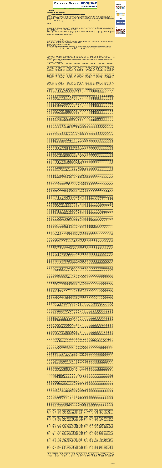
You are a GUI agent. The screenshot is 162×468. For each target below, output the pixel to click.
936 (53, 88)
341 (64, 71)
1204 (91, 96)
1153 (57, 95)
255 (64, 69)
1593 (76, 110)
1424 (68, 104)
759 (113, 82)
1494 (76, 106)
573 (91, 77)
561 (72, 77)
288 (49, 70)
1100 (88, 92)
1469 (92, 105)
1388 (62, 103)
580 (102, 77)
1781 (56, 117)
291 (53, 70)
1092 (72, 92)
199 (112, 67)
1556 (68, 109)
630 (113, 78)
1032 (84, 90)
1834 (96, 118)
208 (58, 68)
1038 (96, 90)
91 (80, 64)
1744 (47, 116)
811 (60, 84)
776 (72, 83)
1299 (82, 99)
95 (84, 64)
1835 (98, 118)
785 (87, 83)
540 (107, 76)
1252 (54, 98)
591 (52, 78)
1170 (91, 95)
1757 (74, 116)
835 (98, 84)
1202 (87, 96)
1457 (68, 105)
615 (90, 78)
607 (77, 78)
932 (47, 88)
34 (83, 63)
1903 (102, 120)
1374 (100, 102)
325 (107, 70)
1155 (61, 95)
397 (85, 73)
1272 (94, 98)
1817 (62, 118)
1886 (68, 120)
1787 (68, 117)
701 (90, 81)
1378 (108, 102)
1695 (82, 113)
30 (78, 63)
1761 (82, 116)
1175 (100, 95)
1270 (90, 98)
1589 (68, 110)
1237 (90, 97)
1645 (47, 112)
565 (79, 77)
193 (102, 67)
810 (58, 84)
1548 (52, 109)
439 (83, 74)
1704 (100, 113)
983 (60, 89)
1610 (110, 110)
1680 (52, 113)
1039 (98, 90)
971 (109, 88)
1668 (94, 112)
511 (61, 76)
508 (57, 76)
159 (49, 67)
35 (84, 63)
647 (72, 80)
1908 (112, 120)
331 (49, 71)
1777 (47, 117)
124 (61, 66)
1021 (62, 90)
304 (74, 70)
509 (58, 76)
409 (104, 73)
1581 (52, 110)
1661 (80, 112)
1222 (60, 97)
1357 (66, 102)
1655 (68, 112)
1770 (100, 116)
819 (72, 84)
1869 (100, 119)
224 (83, 68)
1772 (104, 116)
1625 (74, 111)
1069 (92, 91)
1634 (92, 111)
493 (101, 75)
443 (90, 74)
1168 (87, 95)
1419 (58, 104)
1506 (100, 106)
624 (104, 78)
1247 (110, 97)
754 (106, 82)
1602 (94, 110)
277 (99, 69)
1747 (54, 116)
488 (93, 75)
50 (101, 63)
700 (88, 81)
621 (99, 78)
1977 (52, 124)
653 (82, 80)
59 (111, 63)
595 (58, 78)
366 (104, 71)
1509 (106, 106)
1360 (72, 102)
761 (49, 83)
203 (50, 68)
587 (113, 77)
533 (96, 76)
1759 (78, 116)
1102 (92, 92)
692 (76, 81)
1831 (90, 118)
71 (57, 64)
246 (50, 69)
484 (87, 75)
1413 (112, 103)
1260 (70, 98)
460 (49, 75)
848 (50, 85)
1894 (84, 120)
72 (58, 64)
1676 (110, 112)
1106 (100, 92)
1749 (58, 116)
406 (99, 73)
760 (47, 83)
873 (90, 85)
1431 (82, 104)
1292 (68, 99)
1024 (68, 90)
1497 (82, 106)
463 (53, 75)
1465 (84, 105)
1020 (60, 90)
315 (91, 70)
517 (71, 76)
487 (91, 75)
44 (94, 63)
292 (55, 70)
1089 (66, 92)
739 (82, 82)
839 (104, 84)
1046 (112, 90)
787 (90, 83)
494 (102, 75)
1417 (54, 104)
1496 (80, 106)
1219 (54, 97)
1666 (90, 112)
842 (109, 84)
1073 (100, 91)
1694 (80, 113)
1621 (66, 111)
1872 (106, 119)
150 (102, 66)
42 (92, 63)
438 (82, 74)
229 (91, 68)
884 (107, 85)
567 (82, 77)
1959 (82, 123)
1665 (88, 112)
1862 (86, 119)
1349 (49, 102)
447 (96, 74)
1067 (88, 91)
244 (47, 69)
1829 (86, 118)
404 (96, 73)
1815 (58, 118)
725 (60, 82)
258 (69, 69)
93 (82, 64)
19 (66, 63)
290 (52, 70)
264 (79, 69)
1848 (58, 119)
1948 (60, 123)
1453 (60, 105)
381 (60, 73)
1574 (104, 109)
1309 (102, 99)
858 (66, 85)
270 (88, 69)
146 (96, 66)
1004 (95, 89)
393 (79, 73)
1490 (68, 106)
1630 (84, 111)
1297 (78, 99)
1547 (49, 109)
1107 (102, 92)
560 (71, 77)
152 (105, 66)
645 (69, 80)
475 (72, 75)
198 (110, 67)
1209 (101, 96)
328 (112, 70)
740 (83, 82)
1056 (66, 91)
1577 (110, 109)
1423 (66, 104)
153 (107, 66)
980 (55, 89)
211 (63, 68)
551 (57, 77)
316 (93, 70)
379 (57, 73)
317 (94, 70)
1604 (98, 110)
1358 (68, 102)
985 (63, 89)
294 (58, 70)
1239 (94, 97)
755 (107, 82)
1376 (104, 102)
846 (47, 85)
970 (107, 88)
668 (106, 80)
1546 (47, 109)
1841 (110, 118)
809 (57, 84)
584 (109, 77)
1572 (100, 109)
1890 (76, 120)
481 (82, 75)
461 (50, 75)
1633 (90, 111)
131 (72, 66)
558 (68, 77)
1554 (64, 109)
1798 (90, 117)
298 (64, 70)
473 (69, 75)
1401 (88, 103)
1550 (56, 109)
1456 (66, 105)
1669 (96, 112)
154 (108, 66)
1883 (62, 120)
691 (74, 81)
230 (93, 68)
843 (110, 84)
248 (53, 69)
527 (87, 76)
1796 (86, 117)
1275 (100, 98)
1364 (80, 102)
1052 (58, 91)
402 (93, 73)
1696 (84, 113)
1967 (98, 123)
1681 (54, 113)
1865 (92, 119)
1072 (98, 91)
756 (109, 82)
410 (106, 73)
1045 (110, 90)
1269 (88, 98)
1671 (100, 112)
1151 (53, 95)
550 (55, 77)
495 (104, 75)
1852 (66, 119)
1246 (108, 97)
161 (52, 67)
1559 (74, 109)
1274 (98, 98)
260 (72, 69)
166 (60, 67)
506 (53, 76)
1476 (106, 105)
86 (74, 64)
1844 (49, 119)
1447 (47, 105)
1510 (108, 106)
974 (113, 88)
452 (104, 74)
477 (76, 75)
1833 (94, 118)
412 (109, 73)
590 (50, 78)
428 (66, 74)
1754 (68, 116)
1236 (88, 97)
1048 (49, 91)
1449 (52, 105)
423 (58, 74)
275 (96, 69)
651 (79, 80)
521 (77, 76)
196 (107, 67)
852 (57, 85)
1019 (58, 90)
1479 (112, 105)
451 (102, 74)
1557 (70, 109)
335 (55, 71)
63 (48, 64)
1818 (64, 118)
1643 (110, 111)
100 (90, 64)
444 (91, 74)
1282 (47, 99)
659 (91, 80)
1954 (72, 123)
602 (69, 78)
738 (80, 82)
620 (98, 78)
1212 (107, 96)
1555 (66, 109)
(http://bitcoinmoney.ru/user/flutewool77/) (62, 23)
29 (77, 63)
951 (77, 88)
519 (74, 76)
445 (93, 74)
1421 (62, 104)
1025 (70, 90)
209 (60, 68)
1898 (92, 120)
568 (83, 77)
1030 (80, 90)
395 (82, 73)
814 (64, 84)
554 (61, 77)
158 (47, 67)
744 (90, 82)
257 (68, 69)
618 (94, 78)
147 (97, 66)
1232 (80, 97)
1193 (69, 96)
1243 (102, 97)
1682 (56, 113)
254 (63, 69)
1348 (47, 102)
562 (74, 77)
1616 (56, 111)
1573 (102, 109)
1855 (72, 119)
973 (112, 88)
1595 (80, 110)
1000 (87, 89)
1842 (112, 118)
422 (57, 74)
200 (113, 67)
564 (77, 77)
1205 (93, 96)
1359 (70, 102)
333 (52, 71)
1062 (78, 91)
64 (49, 64)
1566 (88, 109)
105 (98, 64)
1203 (89, 96)
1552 (60, 109)
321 (101, 70)
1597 (84, 110)
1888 (72, 120)
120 (55, 66)
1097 (82, 92)
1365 (82, 102)
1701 (94, 113)
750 (99, 82)
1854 (70, 119)
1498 (84, 106)
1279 (108, 98)
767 (58, 83)
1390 (66, 103)
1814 (56, 118)
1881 (58, 120)
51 (102, 63)
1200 (83, 96)
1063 (80, 91)
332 (50, 71)
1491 (70, 106)
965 (99, 88)
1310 (104, 99)
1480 (47, 106)
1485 (58, 106)
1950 (64, 123)
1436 (92, 104)
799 (109, 83)
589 (49, 78)
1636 (96, 111)
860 (69, 85)
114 (112, 64)
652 (80, 80)
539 (106, 76)
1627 (78, 111)
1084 (56, 92)
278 (101, 69)
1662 (82, 112)
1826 (80, 118)
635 (53, 80)
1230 (76, 97)
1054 (62, 91)
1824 (76, 118)
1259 (68, 98)
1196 (75, 96)
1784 (62, 117)
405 (98, 73)
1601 (92, 110)
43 (93, 63)
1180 (110, 95)
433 (74, 74)
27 (75, 63)
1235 (86, 97)
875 (93, 85)
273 (93, 69)
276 (98, 69)
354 (85, 71)
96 (85, 64)
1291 (66, 99)
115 (47, 66)
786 (88, 83)
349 (77, 71)
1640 (104, 111)
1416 (52, 104)
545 (47, 77)
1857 (76, 119)
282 (107, 69)
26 (74, 63)
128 (67, 66)
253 (61, 69)
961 (93, 88)
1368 (88, 102)
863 (74, 85)
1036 (92, 90)
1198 (79, 96)
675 (49, 81)
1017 (54, 90)
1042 (104, 90)
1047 (47, 91)
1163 (77, 95)
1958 (80, 123)
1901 (98, 120)
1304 (92, 99)
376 (52, 73)
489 (94, 75)
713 (109, 81)
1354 (60, 102)
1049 (52, 91)
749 (98, 82)
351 (80, 71)
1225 (66, 97)
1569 (94, 109)
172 (69, 67)
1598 (86, 110)
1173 (96, 95)
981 (57, 89)
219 (75, 68)
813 (63, 84)
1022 (64, 90)
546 (49, 77)
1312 (108, 99)
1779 (52, 117)
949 (74, 88)
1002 (91, 89)
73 (59, 64)
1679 (49, 113)
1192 (67, 96)
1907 (110, 120)
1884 (64, 120)
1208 (99, 96)
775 (71, 83)
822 (77, 84)
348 (76, 71)
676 (50, 81)
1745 (49, 116)
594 (57, 78)
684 (63, 81)
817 (69, 84)
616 (91, 78)
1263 (76, 98)
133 (75, 66)
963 (96, 88)
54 (106, 63)
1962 (88, 123)
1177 (104, 95)
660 (93, 80)
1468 (90, 105)
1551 (58, 109)
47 (98, 63)
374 (49, 73)
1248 (112, 97)
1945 (54, 123)
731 (69, 82)
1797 (88, 117)
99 (89, 64)
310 (83, 70)
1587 (64, 110)
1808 (110, 117)
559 (69, 77)
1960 (84, 123)
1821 (70, 118)
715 (112, 81)
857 (64, 85)
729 (66, 82)
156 (112, 66)
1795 (84, 117)
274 (94, 69)
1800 (94, 117)
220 (77, 68)
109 (105, 64)
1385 (56, 103)
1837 (102, 118)
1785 (64, 117)
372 (113, 71)
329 (113, 70)
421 (55, 74)
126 (64, 66)
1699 (90, 113)
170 (66, 67)
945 (68, 88)
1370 (92, 102)
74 (60, 64)
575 (94, 77)
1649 (56, 112)
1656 (70, 112)
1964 (92, 123)
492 (99, 75)
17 (63, 63)
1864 (90, 119)
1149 (49, 95)
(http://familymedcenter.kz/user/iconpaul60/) (62, 44)
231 (94, 68)
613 (87, 78)
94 (83, 64)
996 (80, 89)
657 (88, 80)
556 (64, 77)
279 (102, 69)
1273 (96, 98)
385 (66, 73)
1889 (74, 120)
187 (93, 67)
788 (91, 83)
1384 (54, 103)
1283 (49, 99)
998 (83, 89)
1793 (80, 117)
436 (79, 74)
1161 (73, 95)
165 (58, 67)
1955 (74, 123)
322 (102, 70)
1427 (74, 104)
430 (69, 74)
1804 (102, 117)
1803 (100, 117)
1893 (82, 120)
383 (63, 73)
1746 (52, 116)
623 (102, 78)
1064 (82, 91)
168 (63, 67)
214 (68, 68)
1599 (88, 110)
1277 (104, 98)
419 (52, 74)
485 (88, 75)
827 (85, 84)
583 (107, 77)
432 (72, 74)
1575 (106, 109)
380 (58, 73)
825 (82, 84)
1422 (64, 104)
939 (58, 88)
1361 (74, 102)
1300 (84, 99)
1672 (102, 112)
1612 (47, 111)
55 (107, 63)
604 (72, 78)
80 (67, 64)
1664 (86, 112)
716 (113, 81)
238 (106, 68)
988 (68, 89)
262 (76, 69)
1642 (108, 111)
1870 (102, 119)
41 (91, 63)
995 (79, 89)
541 (109, 76)
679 (55, 81)
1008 (103, 89)
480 (80, 75)
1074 (102, 91)
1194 (71, 96)
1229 (74, 97)
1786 (66, 117)
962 (94, 88)
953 (80, 88)
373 (47, 73)
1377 (106, 102)
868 (82, 85)
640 (61, 80)
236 (102, 68)
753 (104, 82)
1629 (82, 111)
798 (107, 83)
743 (88, 82)
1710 (112, 113)
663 (98, 80)
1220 (56, 97)
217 (72, 68)
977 (50, 89)
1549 (54, 109)
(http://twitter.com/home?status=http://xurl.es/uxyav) (64, 34)
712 (107, 81)
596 (60, 78)
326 (109, 70)
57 (109, 63)
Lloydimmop (54, 14)
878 (98, 85)
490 (96, 75)
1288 (60, 99)
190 (98, 67)
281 (106, 69)
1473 (100, 105)
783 (83, 83)
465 (57, 75)
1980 (58, 124)
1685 (62, 113)
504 (50, 76)
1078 (110, 91)
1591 (72, 110)
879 (99, 85)
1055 (64, 91)
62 (47, 64)
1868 (98, 119)
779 (77, 83)
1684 (60, 113)
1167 (85, 95)
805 (50, 84)
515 (68, 76)
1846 (54, 119)
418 (50, 74)
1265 (80, 98)
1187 (57, 96)
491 (98, 75)
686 (66, 81)
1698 (88, 113)
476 (74, 75)
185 (90, 67)
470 (64, 75)
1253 (56, 98)
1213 (109, 96)
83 (71, 64)
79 (66, 64)
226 (87, 68)
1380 (112, 102)
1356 (64, 102)
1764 (88, 116)
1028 (76, 90)
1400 (86, 103)
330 (47, 71)
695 (80, 81)
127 (66, 66)
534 (98, 76)
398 (87, 73)
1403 (92, 103)
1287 (58, 99)
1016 (52, 90)
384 (64, 73)
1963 (90, 123)
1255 (60, 98)
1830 (88, 118)
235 (101, 68)
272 (91, 69)
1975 (47, 124)
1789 (72, 117)
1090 (68, 92)
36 (85, 63)
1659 (76, 112)
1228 (72, 97)
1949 (62, 123)
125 (63, 66)
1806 (106, 117)
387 (69, 73)
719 (50, 82)
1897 (90, 120)
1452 (58, 105)
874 (91, 85)
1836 (100, 118)
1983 (64, 124)
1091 (70, 92)
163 (55, 67)
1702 (96, 113)
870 (85, 85)
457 (112, 74)
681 (58, 81)
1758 (76, 116)
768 (60, 83)
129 (69, 66)
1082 (52, 92)
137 (82, 66)
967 (102, 88)
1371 (94, 102)
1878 (52, 120)
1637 (98, 111)
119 (53, 66)
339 (61, 71)
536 (101, 76)
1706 (104, 113)
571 (88, 77)
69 (55, 64)
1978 (54, 124)
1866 (94, 119)
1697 (86, 113)
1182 (47, 96)
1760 (80, 116)
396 (83, 73)
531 (93, 76)
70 (56, 64)
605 (74, 78)
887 (112, 85)
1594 (78, 110)
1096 (80, 92)
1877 (49, 120)
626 (107, 78)
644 (68, 80)
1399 (84, 103)
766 (57, 83)
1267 (84, 98)
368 (107, 71)
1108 (104, 92)
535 (99, 76)
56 (108, 63)
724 (58, 82)
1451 (56, 105)
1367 (86, 102)
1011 (109, 89)
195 (106, 67)
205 (53, 68)
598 (63, 78)
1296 (76, 99)
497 (107, 75)
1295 (74, 99)
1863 (88, 119)
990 (71, 89)
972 (110, 88)
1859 (80, 119)
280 (104, 69)
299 (66, 70)
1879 (54, 120)
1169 (89, 95)
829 (88, 84)
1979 (56, 124)
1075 (104, 91)
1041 (102, 90)
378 (55, 73)
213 (66, 68)
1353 (58, 102)
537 (102, 76)
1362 (76, 102)
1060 (74, 91)
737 (79, 82)
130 (70, 66)
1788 (70, 117)
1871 (104, 119)
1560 (76, 109)
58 (110, 63)
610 (82, 78)
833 (94, 84)
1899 (94, 120)
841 (107, 84)
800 (110, 83)
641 (63, 80)
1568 (92, 109)
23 (70, 63)
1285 (54, 99)
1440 (100, 104)
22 (69, 63)
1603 (96, 110)
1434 (88, 104)
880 (101, 85)
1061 (76, 91)
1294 (72, 99)
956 (85, 88)
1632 (88, 111)
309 (82, 70)
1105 (98, 92)
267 (83, 69)
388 (71, 73)
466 (58, 75)
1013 (113, 89)
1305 (94, 99)
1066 (86, 91)
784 (85, 83)
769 (61, 83)
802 (113, 83)
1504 (96, 106)
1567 (90, 109)
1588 (66, 110)
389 (72, 73)
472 (68, 75)
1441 (102, 104)
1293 (70, 99)
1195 (73, 96)
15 (61, 63)
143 (91, 66)
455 (109, 74)
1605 (100, 110)
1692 (76, 113)
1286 (56, 99)
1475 (104, 105)
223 (82, 68)
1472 (98, 105)
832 (93, 84)
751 (101, 82)
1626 (76, 111)
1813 (53, 118)
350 (79, 71)
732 (71, 82)
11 (57, 63)
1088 (64, 92)
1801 (96, 117)
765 (55, 83)
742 (87, 82)
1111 (109, 92)
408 (102, 73)
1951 (66, 123)
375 (50, 73)
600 (66, 78)
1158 (67, 95)
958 (88, 88)
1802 (98, 117)
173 (71, 67)
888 (113, 85)
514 (66, 76)
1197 (77, 96)
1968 (100, 123)
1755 (70, 116)
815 (66, 84)
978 (52, 89)
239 (107, 68)
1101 (90, 92)
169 (64, 67)
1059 (72, 91)
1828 (84, 118)
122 (58, 66)
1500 (88, 106)
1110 (107, 92)
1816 (60, 118)
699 (87, 81)
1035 (90, 90)
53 (104, 63)
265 (80, 69)
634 (52, 80)
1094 (76, 92)
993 (76, 89)
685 (64, 81)
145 (94, 66)
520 (75, 76)
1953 (70, 123)
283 (109, 69)
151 (104, 66)
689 (71, 81)
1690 (72, 113)
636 (55, 80)
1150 (51, 95)
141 (88, 66)
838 (102, 84)
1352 (56, 102)
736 (77, 82)
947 (71, 88)
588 (47, 78)
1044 (108, 90)
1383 (52, 103)
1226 (68, 97)
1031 (82, 90)
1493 (74, 106)
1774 (108, 116)
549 (53, 77)
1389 (64, 103)
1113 (113, 92)
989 (69, 89)
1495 (78, 106)
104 (97, 64)
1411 (108, 103)
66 (51, 64)
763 (52, 83)
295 (60, 70)
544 (113, 76)
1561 (78, 109)
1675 (108, 112)
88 (76, 64)
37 (86, 63)
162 (53, 67)
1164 (79, 95)
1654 (66, 112)
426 (63, 74)
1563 (82, 109)
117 (50, 66)
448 (98, 74)
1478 (110, 105)
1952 (68, 123)
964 (98, 88)
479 (79, 75)
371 (112, 71)
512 (63, 76)
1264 (78, 98)
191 (99, 67)
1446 (112, 104)
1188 (59, 96)
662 (96, 80)
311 (85, 70)
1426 (72, 104)
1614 (52, 111)
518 (72, 76)
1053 (60, 91)
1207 (97, 96)
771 (64, 83)
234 (99, 68)
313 (88, 70)
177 (77, 67)
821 (75, 84)
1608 (106, 110)
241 (110, 68)
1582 (54, 110)
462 (52, 75)
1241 (98, 97)
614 (88, 78)
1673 (104, 112)
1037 (94, 90)
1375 (102, 102)
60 (112, 63)
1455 (64, 105)
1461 (76, 105)
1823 (74, 118)
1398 (82, 103)
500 (112, 75)
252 (60, 69)
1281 (112, 98)
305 (76, 70)
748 (96, 82)
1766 (92, 116)
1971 (106, 123)
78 (65, 64)
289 (50, 70)
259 (71, 69)
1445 (110, 104)
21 (68, 63)
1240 (96, 97)
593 (55, 78)
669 (107, 80)
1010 (107, 89)
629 (112, 78)
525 (83, 76)
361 (96, 71)
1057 (68, 91)
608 (79, 78)
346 (72, 71)
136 (80, 66)
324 (106, 70)
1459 (72, 105)
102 (93, 64)
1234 (84, 97)
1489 (66, 106)
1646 (49, 112)
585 (110, 77)
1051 (56, 91)
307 (79, 70)
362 (98, 71)
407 (101, 73)
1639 (102, 111)
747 (94, 82)
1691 (74, 113)
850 (53, 85)
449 (99, 74)
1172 (94, 95)
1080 (47, 92)
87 (75, 64)
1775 (110, 116)
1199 (81, 96)
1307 (98, 99)
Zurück (48, 63)
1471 (96, 105)
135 (78, 66)
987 (66, 89)
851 (55, 85)
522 (79, 76)
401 (91, 73)
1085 (58, 92)
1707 (106, 113)
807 (53, 84)
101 (92, 64)
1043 (106, 90)
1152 (55, 95)
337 (58, 71)
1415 (49, 104)
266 (82, 69)
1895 (86, 120)
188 (94, 67)
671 (110, 80)
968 (104, 88)
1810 (47, 118)
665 (101, 80)
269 (87, 69)
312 (87, 70)
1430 (80, 104)
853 (58, 85)
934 (50, 88)
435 (77, 74)
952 (79, 88)
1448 (49, 105)
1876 (47, 120)
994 (77, 89)
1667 (92, 112)
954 (82, 88)
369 (109, 71)
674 (47, 81)
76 (63, 64)
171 (68, 67)
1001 (89, 89)
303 (72, 70)
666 (102, 80)
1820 (68, 118)
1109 (106, 92)
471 (66, 75)
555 (63, 77)
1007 (101, 89)
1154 (59, 95)
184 (88, 67)
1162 (75, 95)
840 (106, 84)
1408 (102, 103)
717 (47, 82)
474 (71, 75)
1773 (106, 116)
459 (47, 75)
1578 (112, 109)
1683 (58, 113)
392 (77, 73)
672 (112, 80)
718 (49, 82)
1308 (100, 99)
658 (90, 80)
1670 (98, 112)
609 (80, 78)
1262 (74, 98)
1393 (72, 103)
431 (71, 74)
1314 (112, 99)
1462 (78, 105)
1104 (96, 92)
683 (61, 81)
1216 (47, 97)
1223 (62, 97)
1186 (55, 96)
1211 (105, 96)
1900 (96, 120)
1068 (90, 91)
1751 (62, 116)
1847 (56, 119)
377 (53, 73)
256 (66, 69)
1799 (92, 117)
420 (53, 74)
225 (85, 68)
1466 (86, 105)
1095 (78, 92)
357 (90, 71)
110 (106, 64)
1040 (100, 90)
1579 (47, 110)
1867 (96, 119)
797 (106, 83)
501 (113, 75)
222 (80, 68)
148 (99, 66)
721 (53, 82)
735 (76, 82)
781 (80, 83)
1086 (60, 92)
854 (60, 85)
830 (90, 84)
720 (52, 82)
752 (102, 82)
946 (69, 88)
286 (113, 69)
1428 (76, 104)
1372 (96, 102)
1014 (47, 90)
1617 (58, 111)
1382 (49, 103)
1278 (106, 98)
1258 (66, 98)
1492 (72, 106)
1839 (106, 118)
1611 (112, 110)
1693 (78, 113)
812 (61, 84)
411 (107, 73)
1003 (93, 89)
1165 (81, 95)
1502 (92, 106)
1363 (78, 102)
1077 (108, 91)
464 (55, 75)
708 (101, 81)
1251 (52, 98)
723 (57, 82)
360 (94, 71)
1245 (106, 97)
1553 (62, 109)
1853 (68, 119)
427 (64, 74)
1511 (110, 106)
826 (83, 84)
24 (71, 63)
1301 (86, 99)
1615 (54, 111)
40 (90, 63)
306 (77, 70)
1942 (47, 123)
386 (68, 73)
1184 (51, 96)
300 (68, 70)
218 (74, 68)
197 (109, 67)
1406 (98, 103)
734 (74, 82)
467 (60, 75)
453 (106, 74)
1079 (112, 91)
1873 (108, 119)
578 (99, 77)
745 (91, 82)
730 (68, 82)
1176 (102, 95)
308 (80, 70)
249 (55, 69)
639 (60, 80)
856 (63, 85)
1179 (108, 95)
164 (57, 67)
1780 (54, 117)
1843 (47, 119)
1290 (64, 99)
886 (110, 85)
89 (77, 64)
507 (55, 76)
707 (99, 81)
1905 (106, 120)
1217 (49, 97)
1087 (62, 92)
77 (64, 64)
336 (57, 71)
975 (47, 89)
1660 (78, 112)
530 (91, 76)
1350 (52, 102)
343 (68, 71)
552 (58, 77)
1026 (72, 90)
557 (66, 77)
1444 (108, 104)
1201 (85, 96)
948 (72, 88)
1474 (102, 105)
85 (73, 64)
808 (55, 84)
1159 (69, 95)
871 (87, 85)
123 (59, 66)
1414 (47, 104)
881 (102, 85)
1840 (108, 118)
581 (104, 77)
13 (59, 63)
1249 (47, 98)
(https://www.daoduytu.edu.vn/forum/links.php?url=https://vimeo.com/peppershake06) (70, 14)
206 (55, 68)
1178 (106, 95)
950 (76, 88)
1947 (58, 123)
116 (48, 66)
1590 (70, 110)
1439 (98, 104)
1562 (80, 109)
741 (85, 82)
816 (68, 84)
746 (93, 82)
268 (85, 69)
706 (98, 81)
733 (72, 82)
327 (110, 70)
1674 (106, 112)
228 (90, 68)
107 (101, 64)
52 (103, 63)
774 (69, 83)
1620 (64, 111)
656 (87, 80)
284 (110, 69)
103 (95, 64)
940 (60, 88)
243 (113, 68)
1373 (98, 102)
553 (60, 77)
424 (60, 74)
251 (58, 69)
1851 (64, 119)
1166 (83, 95)
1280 (110, 98)
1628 (80, 111)
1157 (65, 95)
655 (85, 80)
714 (110, 81)
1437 (94, 104)
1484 (56, 106)
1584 (58, 110)
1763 (86, 116)
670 (109, 80)
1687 (66, 113)
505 (52, 76)
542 (110, 76)
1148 (47, 95)
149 (101, 66)
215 (69, 68)
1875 (112, 119)
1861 (84, 119)
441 (87, 74)
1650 (58, 112)
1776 (112, 116)
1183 (49, 96)
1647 (52, 112)
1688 (68, 113)
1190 (63, 96)
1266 (82, 98)
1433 (86, 104)
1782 (58, 117)
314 (90, 70)
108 (103, 64)
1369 (90, 102)
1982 (62, 124)
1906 (108, 120)
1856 (74, 119)
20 (67, 63)
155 (110, 66)
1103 (94, 92)
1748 (56, 116)
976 (49, 89)
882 (104, 85)
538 (104, 76)
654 (83, 80)
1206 (95, 96)
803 (47, 84)
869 (83, 85)
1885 (66, 120)
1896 (88, 120)
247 (52, 69)
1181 (112, 95)
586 (112, 77)
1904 (104, 120)
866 (79, 85)
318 (96, 70)
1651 (60, 112)
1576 (108, 109)
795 (102, 83)
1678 (47, 113)
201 (47, 68)
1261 (72, 98)
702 (91, 81)
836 (99, 84)
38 (87, 63)
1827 (82, 118)
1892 (80, 120)
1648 (54, 112)
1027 (74, 90)
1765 (90, 116)
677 (52, 81)
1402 (90, 103)
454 (107, 74)
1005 (97, 89)
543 (112, 76)
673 (113, 80)
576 (96, 77)
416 (47, 74)
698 (85, 81)
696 (82, 81)
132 (74, 66)
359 (93, 71)
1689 (70, 113)
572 (90, 77)
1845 (52, 119)
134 (77, 66)
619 (96, 78)
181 (83, 67)
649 (76, 80)
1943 (49, 123)
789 (93, 83)
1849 (60, 119)
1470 (94, 105)
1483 (54, 106)
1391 (68, 103)
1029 (78, 90)
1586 (62, 110)
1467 (88, 105)
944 (66, 88)
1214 (111, 96)
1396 (78, 103)
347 (74, 71)
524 (82, 76)
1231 (78, 97)
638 (58, 80)
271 (90, 69)
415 (113, 73)
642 (64, 80)
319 (98, 70)
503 (49, 76)
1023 (66, 90)
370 (110, 71)
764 (53, 83)
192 (101, 67)
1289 (62, 99)
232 (96, 68)
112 (109, 64)
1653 (64, 112)
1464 (82, 105)
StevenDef (53, 34)
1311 (106, 99)
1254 (58, 98)
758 (112, 82)
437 (80, 74)
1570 (96, 109)
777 (74, 83)
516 (69, 76)
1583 (56, 110)
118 (52, 66)
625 (106, 78)
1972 (108, 123)
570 (87, 77)
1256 (62, 98)
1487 (62, 106)
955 (83, 88)
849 (52, 85)
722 (55, 82)
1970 (104, 123)
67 (52, 64)
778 (76, 83)
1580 (49, 110)
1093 (74, 92)
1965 (94, 123)
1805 (104, 117)
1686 (64, 113)
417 (49, 74)
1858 (78, 119)
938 (57, 88)
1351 (54, 102)
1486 (60, 106)
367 (106, 71)
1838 (104, 118)
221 (79, 68)
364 (101, 71)
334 (53, 71)
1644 (112, 111)
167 (61, 67)
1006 (99, 89)
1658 (74, 112)
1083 (54, 92)
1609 (108, 110)
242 (112, 68)
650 (77, 80)
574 (93, 77)
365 (102, 71)
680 (57, 81)
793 (99, 83)
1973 (110, 123)
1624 (72, 111)
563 (76, 77)
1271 (92, 98)
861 (71, 85)
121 (56, 66)
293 (57, 70)
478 (77, 75)
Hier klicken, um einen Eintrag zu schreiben (54, 62)
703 (93, 81)
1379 (110, 102)
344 (69, 71)
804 (49, 84)
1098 (84, 92)
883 (106, 85)
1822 (72, 118)
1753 (66, 116)
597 (61, 78)
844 (112, 84)
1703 (98, 113)
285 (112, 69)
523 (80, 76)
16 (62, 63)
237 (104, 68)
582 (106, 77)
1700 (92, 113)
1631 (86, 111)
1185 (53, 96)
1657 (72, 112)
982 (58, 89)
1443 (106, 104)
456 (110, 74)
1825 (78, 118)
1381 (47, 103)
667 (104, 80)
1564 (84, 109)
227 (88, 68)
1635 (94, 111)
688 (69, 81)
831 (91, 84)
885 (109, 85)
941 (61, 88)
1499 (86, 106)
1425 (70, 104)
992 (74, 89)
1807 (108, 117)
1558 (72, 109)
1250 (49, 98)
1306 (96, 99)
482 (83, 75)
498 (109, 75)
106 (100, 64)
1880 (56, 120)
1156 (63, 95)
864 (76, 85)
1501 (90, 106)
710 (104, 81)
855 (61, 85)
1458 (70, 105)
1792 (78, 117)
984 (61, 89)
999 (85, 89)
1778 (49, 117)
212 (64, 68)
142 (89, 66)
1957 (78, 123)
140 (86, 66)
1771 (102, 116)
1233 (82, 97)
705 (96, 81)
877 (96, 85)
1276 (102, 98)
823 (79, 84)
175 (74, 67)
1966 (96, 123)
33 (82, 63)
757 (110, 82)
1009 (105, 89)
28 (76, 63)
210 (61, 68)
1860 (82, 119)
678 (53, 81)
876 (94, 85)
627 (109, 78)
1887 (70, 120)
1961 (86, 123)
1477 (108, 105)
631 (47, 80)
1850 (62, 119)
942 (63, 88)
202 (49, 68)
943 (64, 88)
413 (110, 73)
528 (88, 76)
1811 (49, 118)
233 (98, 68)
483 (85, 75)
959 (90, 88)
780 (79, 83)
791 (96, 83)
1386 (58, 103)
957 (87, 88)
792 (98, 83)
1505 (98, 106)
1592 (74, 110)
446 (94, 74)
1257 (64, 98)
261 (74, 69)
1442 (104, 104)
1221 (58, 97)
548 (52, 77)
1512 (112, 106)
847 (49, 85)
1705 (102, 113)
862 (72, 85)
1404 (94, 103)
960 (91, 88)
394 (80, 73)
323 (104, 70)
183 (87, 67)
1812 (51, 118)
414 (112, 73)
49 (100, 63)
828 (87, 84)
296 (61, 70)
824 (80, 84)
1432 (84, 104)
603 (71, 78)
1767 (94, 116)
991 (72, 89)
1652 (62, 112)
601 (68, 78)
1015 (49, 90)
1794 (82, 117)
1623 (70, 111)
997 (82, 89)
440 (85, 74)
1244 (104, 97)
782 (82, 83)
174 (72, 67)
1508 (104, 106)
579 (101, 77)
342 (66, 71)
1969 (102, 123)
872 (88, 85)
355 (87, 71)
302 (71, 70)
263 (77, 69)
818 (71, 84)
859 (68, 85)
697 (83, 81)
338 (60, 71)
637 (57, 80)
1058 (70, 91)
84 (72, 64)
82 (69, 64)
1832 (92, 118)
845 (113, 84)
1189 (61, 96)
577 (98, 77)
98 (88, 64)
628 (110, 78)
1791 (76, 117)
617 (93, 78)
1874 (110, 119)
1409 (104, 103)
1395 (76, 103)
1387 (60, 103)
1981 (60, 124)
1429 (78, 104)
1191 (65, 96)
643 (66, 80)
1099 (86, 92)
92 (81, 64)
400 (90, 73)
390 (74, 73)
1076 (106, 91)
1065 (84, 91)
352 (82, 71)
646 (71, 80)
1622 (68, 111)
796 (104, 83)
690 (72, 81)
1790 (74, 117)
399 (88, 73)
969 (106, 88)
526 (85, 76)
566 (80, 77)
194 (104, 67)
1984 (66, 124)
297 (63, 70)
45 (95, 63)
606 (76, 78)
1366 (84, 102)
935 (52, 88)
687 (68, 81)
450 (101, 74)
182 (85, 67)
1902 (100, 120)
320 (99, 70)
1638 (100, 111)
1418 (56, 104)
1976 (49, 124)
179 (80, 67)
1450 (54, 105)
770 (63, 83)
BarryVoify (53, 44)
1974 (112, 123)
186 (91, 67)
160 (50, 67)
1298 (80, 99)
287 (47, 70)
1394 (74, 103)
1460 (74, 105)
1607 (104, 110)
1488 (64, 106)
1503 (94, 106)
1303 (90, 99)
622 (101, 78)
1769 (98, 116)
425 (61, 74)
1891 (78, 120)
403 (94, 73)
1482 (52, 106)
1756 (72, 116)
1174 (98, 95)
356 (88, 71)
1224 (64, 97)
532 (94, 76)
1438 (96, 104)
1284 (52, 99)
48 (99, 63)
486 (90, 75)
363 (99, 71)
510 (60, 76)
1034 (88, 90)
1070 (94, 91)
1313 (110, 99)
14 (60, 63)
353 (83, 71)
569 (85, 77)
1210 (103, 96)
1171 (93, 95)
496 (106, 75)
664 (99, 80)
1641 (106, 111)
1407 (100, 103)
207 (57, 68)
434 (76, 74)
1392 (70, 103)
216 (71, 68)
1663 (84, 112)
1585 (60, 110)
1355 (62, 102)
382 (61, 73)
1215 (113, 96)
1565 (86, 109)
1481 (49, 106)
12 (58, 63)
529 (90, 76)
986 (64, 89)
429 (68, 74)
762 (50, 83)
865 (77, 85)
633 (50, 80)
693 (77, 81)
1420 (60, 104)
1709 (110, 113)
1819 (66, 118)
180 (82, 67)
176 (76, 67)
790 (94, 83)
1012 (111, 89)
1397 (80, 103)
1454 (62, 105)
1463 (80, 105)
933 (49, 88)
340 (63, 71)
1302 (88, 99)
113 (111, 64)
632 (49, 80)
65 (50, 64)
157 (113, 66)
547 (50, 77)
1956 (76, 123)
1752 (64, 116)
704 (94, 81)
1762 (84, 116)
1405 (96, 103)
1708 (108, 113)
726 (61, 82)
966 (101, 88)
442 (88, 74)
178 (79, 67)
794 (101, 83)
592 (53, 78)
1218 (52, 97)
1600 (90, 110)
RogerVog (53, 23)
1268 (86, 98)
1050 (54, 91)
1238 (92, 97)
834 (96, 84)
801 (112, 83)
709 (102, 81)
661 (94, 80)
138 (83, 66)
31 (79, 63)
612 (85, 78)
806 (52, 84)
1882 (60, 120)
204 (52, 68)
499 (110, 75)
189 (96, 67)
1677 (112, 112)
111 (108, 64)
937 (55, 88)
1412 (110, 103)
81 (68, 64)
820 (74, 84)
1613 (49, 111)
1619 (62, 111)
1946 (56, 123)
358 (91, 71)
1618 (60, 111)
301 (69, 70)
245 (49, 69)
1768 (96, 116)
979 (53, 89)
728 (64, 82)
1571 (98, 109)
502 (47, 76)
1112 (111, 92)
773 (68, 83)
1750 (60, 116)
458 (113, 74)
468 (61, 75)
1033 (86, 90)
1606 (102, 110)
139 (85, 66)
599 (64, 78)
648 (74, 80)
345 (71, 71)
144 (93, 66)
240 (109, 68)
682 (60, 81)
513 (64, 76)
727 (63, 82)
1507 (102, 106)
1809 (112, 117)
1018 (56, 90)
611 (83, 78)
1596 (82, 110)
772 (66, 83)
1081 (49, 92)
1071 (96, 91)
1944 (52, 123)
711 (106, 81)
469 (63, 75)
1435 (90, 104)
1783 (60, 117)
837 (101, 84)
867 (80, 85)
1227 (70, 97)
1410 (106, 103)
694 (79, 81)
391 (76, 73)
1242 (100, 97)
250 (57, 69)
